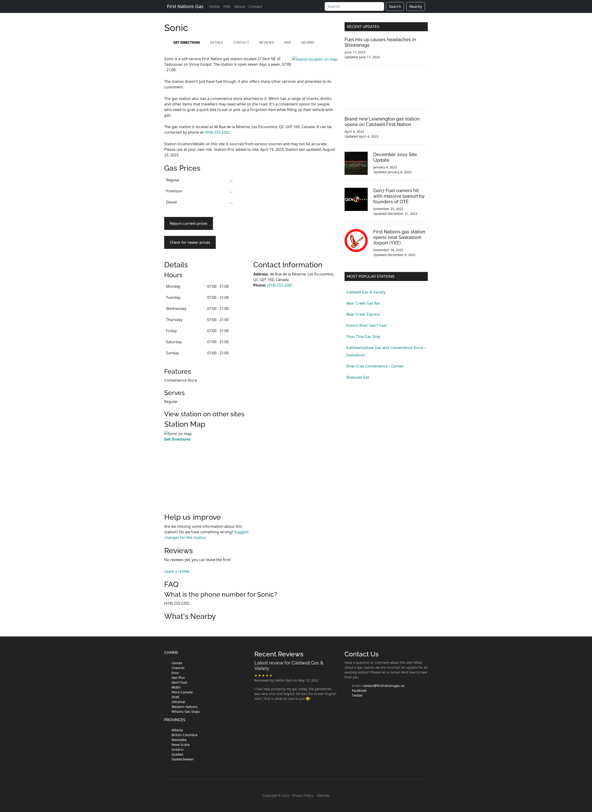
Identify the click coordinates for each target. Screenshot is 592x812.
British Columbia (184, 735)
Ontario (177, 749)
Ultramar (178, 702)
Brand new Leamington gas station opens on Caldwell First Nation (382, 121)
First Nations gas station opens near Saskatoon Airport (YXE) (399, 237)
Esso (175, 672)
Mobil (176, 687)
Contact (255, 6)
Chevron (178, 668)
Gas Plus (178, 677)
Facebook (359, 690)
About (239, 6)
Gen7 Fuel (179, 682)
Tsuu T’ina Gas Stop (363, 336)
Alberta (177, 730)
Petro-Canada (182, 692)
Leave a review (177, 571)
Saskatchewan (183, 759)
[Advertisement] (295, 206)
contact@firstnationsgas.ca (383, 685)
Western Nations (184, 706)
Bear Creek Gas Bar (363, 303)
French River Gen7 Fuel (366, 325)
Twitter (357, 695)
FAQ (227, 6)
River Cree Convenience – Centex (374, 366)
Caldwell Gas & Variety (365, 292)
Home (214, 6)
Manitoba (179, 740)
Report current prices (188, 223)
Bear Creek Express (363, 314)
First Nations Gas (185, 6)
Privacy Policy (303, 795)
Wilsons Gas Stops (186, 711)
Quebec (178, 754)
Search (395, 6)
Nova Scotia (181, 744)
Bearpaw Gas (358, 377)
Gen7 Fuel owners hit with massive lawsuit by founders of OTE (398, 196)
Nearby (415, 6)
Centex (177, 663)
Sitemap (323, 795)
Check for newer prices (190, 242)
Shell (175, 697)
